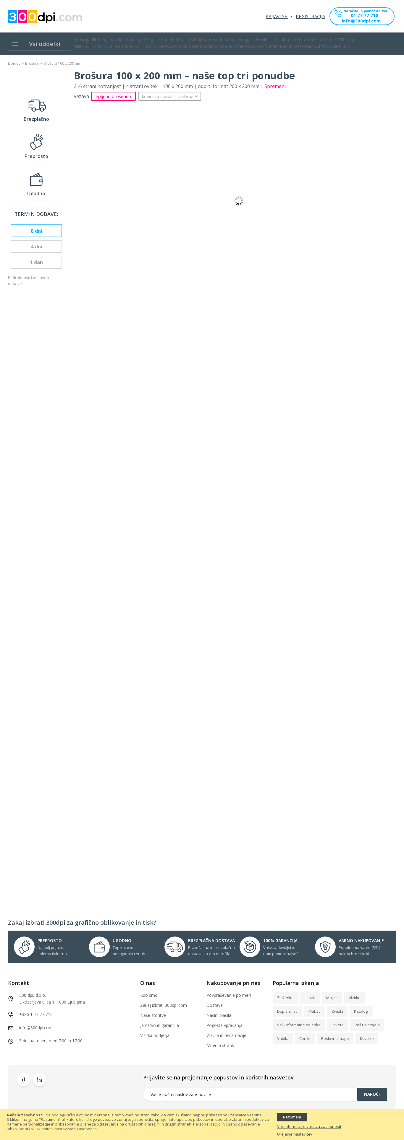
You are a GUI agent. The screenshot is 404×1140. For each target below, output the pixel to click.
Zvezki (337, 1011)
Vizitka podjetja (154, 1035)
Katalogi (361, 1011)
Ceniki (304, 1038)
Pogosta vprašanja (224, 1025)
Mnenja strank (220, 1045)
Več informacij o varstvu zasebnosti (309, 1126)
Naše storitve (153, 1015)
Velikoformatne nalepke (299, 1024)
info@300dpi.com (361, 21)
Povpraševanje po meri (228, 995)
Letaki (310, 997)
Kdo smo (149, 995)
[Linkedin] (39, 1079)
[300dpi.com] (45, 16)
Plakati (314, 1011)
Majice (332, 997)
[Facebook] (23, 1079)
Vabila (282, 1038)
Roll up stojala (367, 1024)
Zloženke (285, 997)
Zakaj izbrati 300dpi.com (163, 1005)
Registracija (310, 16)
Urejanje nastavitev (294, 1134)
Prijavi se (277, 16)
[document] (202, 1125)
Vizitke (355, 997)
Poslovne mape (335, 1038)
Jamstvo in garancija (159, 1025)
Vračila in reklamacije (226, 1035)
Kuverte (367, 1038)
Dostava (214, 1005)
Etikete (338, 1024)
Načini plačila (218, 1015)
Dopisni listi (287, 1011)
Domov (14, 63)
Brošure (32, 63)
